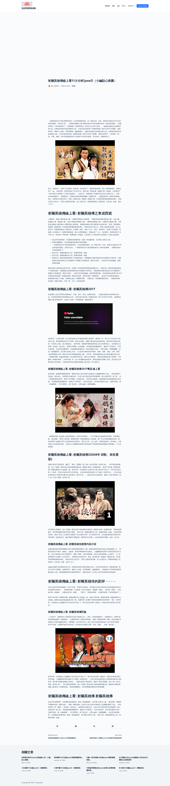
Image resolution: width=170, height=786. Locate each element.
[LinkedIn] (112, 726)
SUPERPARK (29, 8)
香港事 (73, 86)
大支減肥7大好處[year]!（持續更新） (35, 768)
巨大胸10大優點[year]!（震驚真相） (132, 768)
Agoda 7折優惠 (142, 6)
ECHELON (131, 6)
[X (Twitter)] (76, 726)
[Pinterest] (94, 726)
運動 (113, 6)
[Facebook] (57, 726)
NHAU (123, 6)
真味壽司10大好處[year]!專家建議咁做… (68, 757)
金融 (118, 6)
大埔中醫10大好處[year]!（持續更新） (68, 768)
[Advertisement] (85, 42)
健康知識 (107, 6)
